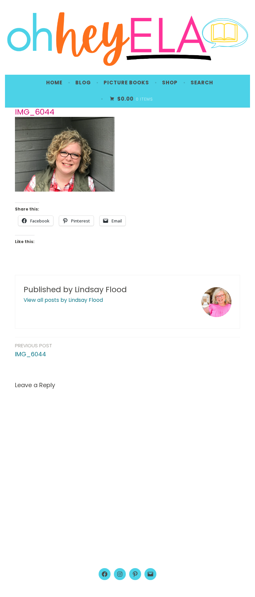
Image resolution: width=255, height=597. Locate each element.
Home (54, 82)
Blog (83, 82)
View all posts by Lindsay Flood (63, 300)
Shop (170, 82)
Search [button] (202, 82)
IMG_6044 (33, 350)
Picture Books (126, 82)
